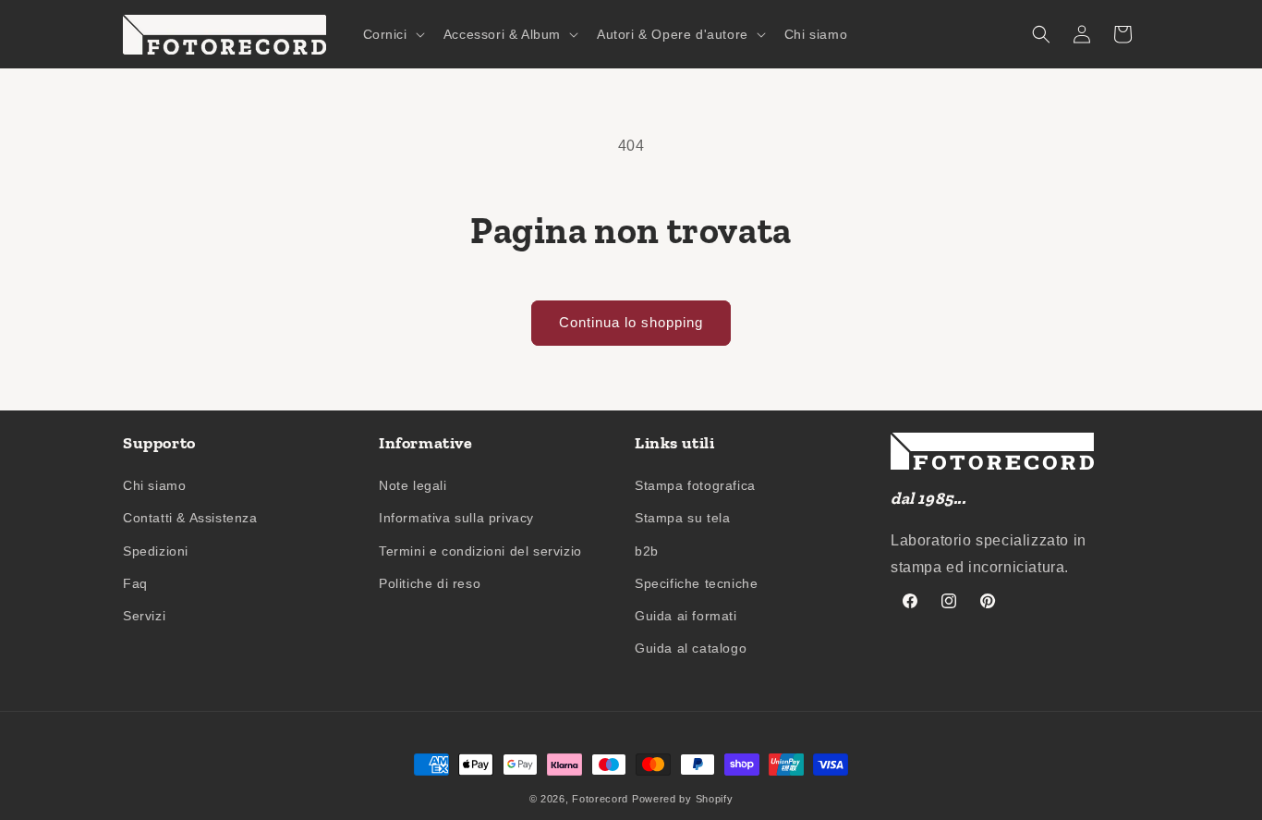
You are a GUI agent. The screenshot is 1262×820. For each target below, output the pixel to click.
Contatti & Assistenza (190, 517)
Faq (135, 583)
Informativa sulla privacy (456, 517)
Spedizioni (155, 551)
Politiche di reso (429, 583)
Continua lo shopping (631, 322)
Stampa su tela (682, 517)
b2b (647, 551)
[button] (392, 34)
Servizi (144, 615)
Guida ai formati (686, 615)
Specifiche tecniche (696, 583)
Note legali (413, 485)
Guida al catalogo (690, 648)
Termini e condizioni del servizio (480, 551)
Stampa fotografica (695, 485)
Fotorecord (600, 798)
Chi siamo (154, 485)
